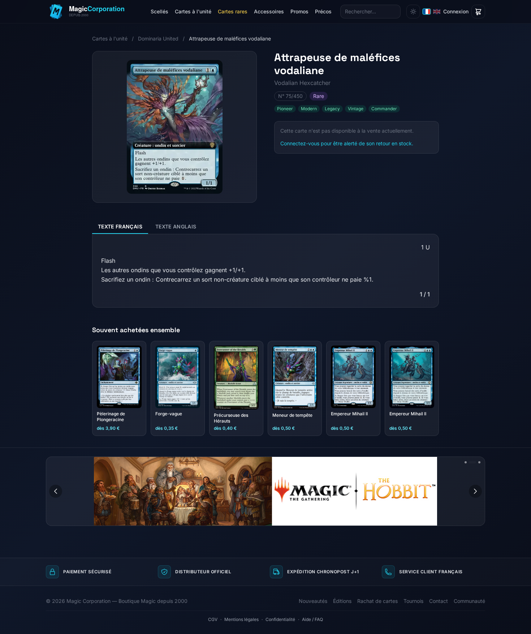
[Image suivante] (475, 491)
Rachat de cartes (377, 601)
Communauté (469, 601)
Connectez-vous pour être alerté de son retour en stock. (346, 143)
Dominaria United (158, 38)
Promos (299, 11)
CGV (212, 619)
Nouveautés (313, 601)
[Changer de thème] (413, 11)
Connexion (456, 11)
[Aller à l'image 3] (479, 462)
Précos (323, 11)
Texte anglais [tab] (176, 226)
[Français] (426, 11)
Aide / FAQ (312, 619)
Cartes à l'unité (193, 11)
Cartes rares (232, 11)
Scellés (159, 11)
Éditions (342, 601)
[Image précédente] (55, 491)
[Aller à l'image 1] (466, 462)
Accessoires (269, 11)
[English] (436, 11)
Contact (438, 601)
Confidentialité (280, 619)
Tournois (413, 601)
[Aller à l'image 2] (472, 462)
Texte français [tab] (120, 226)
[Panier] (478, 11)
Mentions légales (241, 619)
